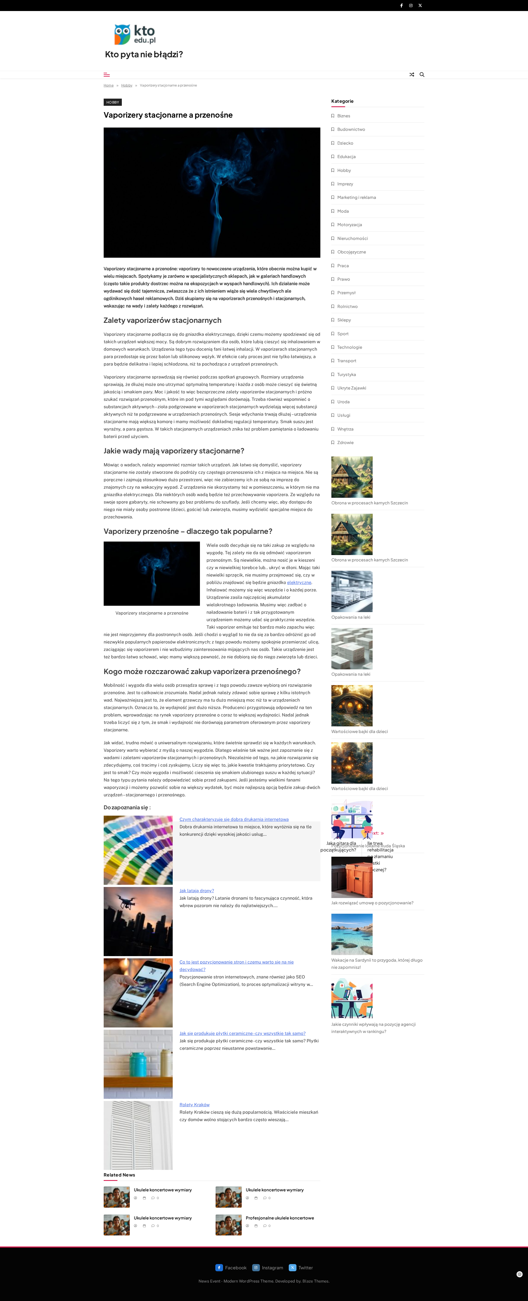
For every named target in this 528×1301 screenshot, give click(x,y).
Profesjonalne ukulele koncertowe (280, 1217)
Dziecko (345, 142)
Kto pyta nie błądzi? (144, 54)
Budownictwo (351, 129)
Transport (346, 360)
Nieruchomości (352, 238)
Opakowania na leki (350, 617)
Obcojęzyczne (351, 251)
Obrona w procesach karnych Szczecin (369, 502)
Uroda (343, 401)
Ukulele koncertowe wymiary (163, 1189)
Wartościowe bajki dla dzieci (359, 731)
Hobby (112, 102)
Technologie (349, 347)
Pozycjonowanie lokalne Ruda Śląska (368, 845)
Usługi (343, 415)
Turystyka (346, 374)
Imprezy (345, 183)
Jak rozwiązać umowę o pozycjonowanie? (372, 902)
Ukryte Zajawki (351, 387)
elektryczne (299, 582)
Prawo (343, 279)
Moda (343, 210)
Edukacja (346, 156)
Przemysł (346, 292)
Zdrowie (345, 442)
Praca (343, 265)
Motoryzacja (349, 224)
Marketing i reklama (356, 197)
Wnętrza (345, 428)
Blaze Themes (315, 1281)
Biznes (343, 115)
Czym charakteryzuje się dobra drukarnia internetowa (234, 819)
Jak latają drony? (197, 890)
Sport (343, 333)
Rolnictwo (347, 306)
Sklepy (344, 319)
